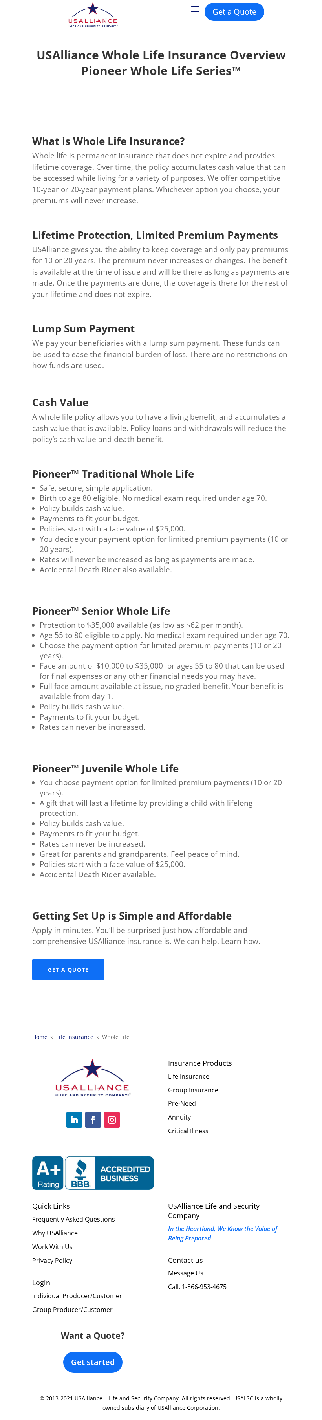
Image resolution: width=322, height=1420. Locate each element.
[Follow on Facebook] (93, 1120)
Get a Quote (234, 11)
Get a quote (68, 969)
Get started (93, 1362)
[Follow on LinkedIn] (74, 1120)
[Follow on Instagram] (112, 1120)
